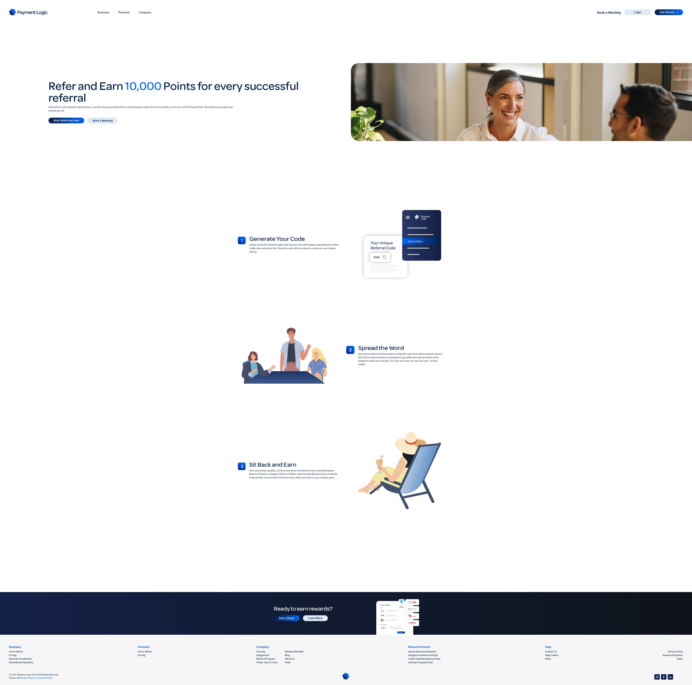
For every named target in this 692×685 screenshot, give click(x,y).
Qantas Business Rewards (422, 651)
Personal (143, 647)
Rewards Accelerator (20, 658)
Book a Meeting (609, 12)
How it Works (16, 651)
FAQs (288, 662)
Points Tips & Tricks (267, 662)
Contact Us (551, 651)
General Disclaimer (673, 655)
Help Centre (551, 655)
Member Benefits (294, 651)
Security (260, 651)
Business (15, 647)
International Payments (21, 662)
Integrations (262, 655)
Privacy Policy (675, 651)
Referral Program (265, 658)
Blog (287, 655)
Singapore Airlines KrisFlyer (423, 655)
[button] (669, 12)
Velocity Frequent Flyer (420, 662)
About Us (290, 658)
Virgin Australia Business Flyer (424, 658)
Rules (680, 658)
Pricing (12, 655)
